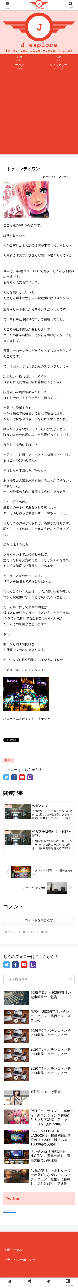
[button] (70, 978)
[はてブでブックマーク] (65, 1126)
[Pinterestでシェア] (30, 1138)
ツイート (9, 1211)
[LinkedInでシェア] (47, 1138)
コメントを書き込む (39, 920)
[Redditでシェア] (47, 1126)
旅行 (10, 760)
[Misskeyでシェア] (65, 1115)
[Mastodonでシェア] (30, 1115)
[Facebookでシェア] (13, 1126)
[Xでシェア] (13, 1115)
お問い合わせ (13, 1250)
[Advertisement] (39, 115)
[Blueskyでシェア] (47, 1115)
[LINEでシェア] (13, 1138)
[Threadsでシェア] (30, 1126)
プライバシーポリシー (19, 1259)
